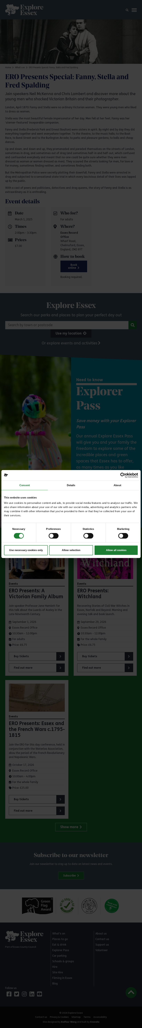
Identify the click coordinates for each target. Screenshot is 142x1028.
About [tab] (117, 485)
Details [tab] (71, 485)
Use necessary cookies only (26, 550)
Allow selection (71, 550)
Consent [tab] (24, 485)
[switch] (54, 536)
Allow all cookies (116, 550)
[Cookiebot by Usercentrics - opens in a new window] (123, 475)
